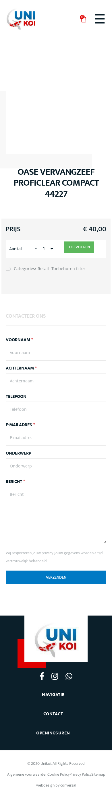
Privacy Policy (80, 774)
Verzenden (56, 577)
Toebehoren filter (68, 268)
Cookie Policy (58, 774)
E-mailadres (20, 425)
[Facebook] (42, 676)
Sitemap (98, 774)
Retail (43, 268)
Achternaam (21, 368)
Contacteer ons (26, 316)
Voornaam (19, 340)
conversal (68, 785)
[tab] (26, 316)
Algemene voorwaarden (27, 774)
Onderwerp (18, 453)
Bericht (15, 481)
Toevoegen (79, 247)
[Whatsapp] (68, 676)
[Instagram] (54, 676)
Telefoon (16, 396)
